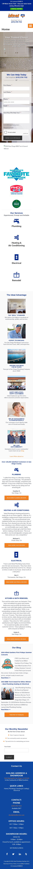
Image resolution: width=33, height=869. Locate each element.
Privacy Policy (12, 863)
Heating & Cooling (22, 788)
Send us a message (12, 138)
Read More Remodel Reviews (16, 639)
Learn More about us (16, 456)
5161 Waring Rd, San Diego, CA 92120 (16, 778)
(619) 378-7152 (16, 22)
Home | (6, 788)
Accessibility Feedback (23, 863)
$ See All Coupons (16, 9)
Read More (5, 678)
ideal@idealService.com (16, 815)
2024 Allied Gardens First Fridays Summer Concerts (16, 654)
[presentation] (16, 132)
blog (22, 451)
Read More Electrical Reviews (16, 582)
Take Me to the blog (16, 714)
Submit (9, 757)
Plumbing (12, 788)
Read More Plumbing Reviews (16, 498)
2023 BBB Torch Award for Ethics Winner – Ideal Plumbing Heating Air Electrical (16, 683)
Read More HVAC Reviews (16, 545)
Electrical (17, 790)
